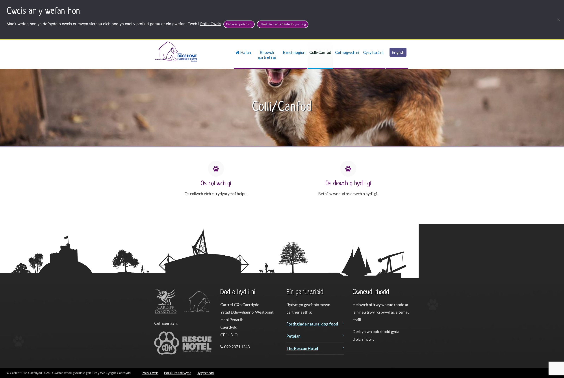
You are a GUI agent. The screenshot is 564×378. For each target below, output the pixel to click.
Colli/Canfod (320, 52)
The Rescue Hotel (302, 348)
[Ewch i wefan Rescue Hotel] (183, 353)
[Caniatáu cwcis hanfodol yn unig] (558, 19)
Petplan (293, 336)
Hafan (245, 52)
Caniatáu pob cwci (239, 24)
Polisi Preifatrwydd (177, 373)
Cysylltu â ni (373, 52)
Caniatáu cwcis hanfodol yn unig (283, 24)
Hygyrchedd (205, 373)
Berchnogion (294, 52)
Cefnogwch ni (347, 52)
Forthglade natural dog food (312, 324)
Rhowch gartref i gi (267, 55)
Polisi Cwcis (210, 24)
